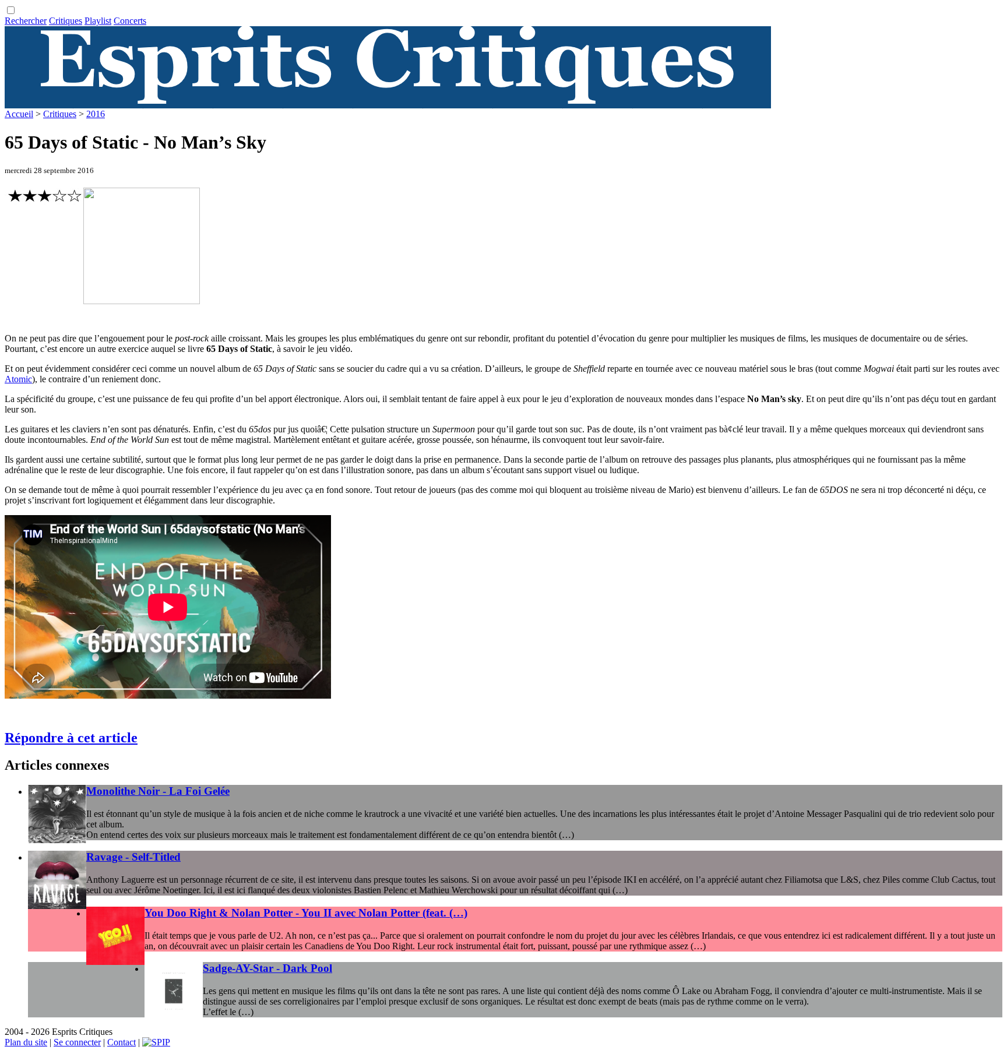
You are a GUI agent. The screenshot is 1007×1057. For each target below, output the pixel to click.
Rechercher (26, 21)
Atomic (18, 379)
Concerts (130, 21)
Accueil (19, 114)
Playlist (97, 21)
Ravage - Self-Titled (133, 857)
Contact (121, 1042)
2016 (95, 114)
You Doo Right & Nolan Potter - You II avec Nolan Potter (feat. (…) (306, 913)
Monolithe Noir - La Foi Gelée (158, 791)
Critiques (65, 21)
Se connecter (77, 1042)
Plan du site (26, 1042)
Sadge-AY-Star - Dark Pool (267, 968)
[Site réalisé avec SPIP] (156, 1042)
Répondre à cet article (71, 737)
